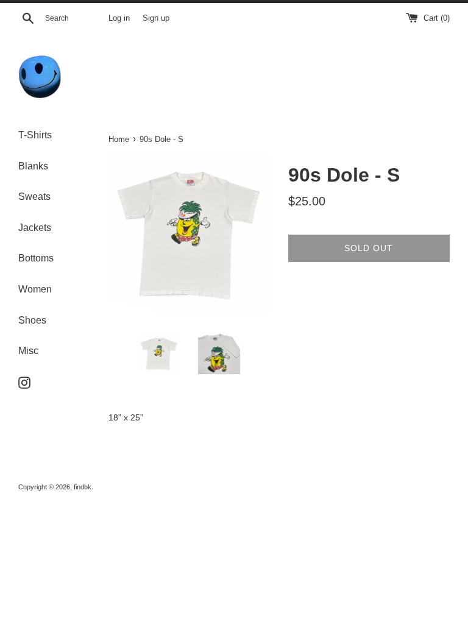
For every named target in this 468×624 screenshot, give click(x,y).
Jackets (34, 227)
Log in (119, 18)
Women (35, 289)
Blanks (33, 166)
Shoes (32, 320)
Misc (28, 351)
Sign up (156, 18)
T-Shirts (35, 135)
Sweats (34, 196)
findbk (82, 487)
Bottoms (36, 258)
